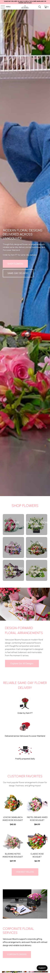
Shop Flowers (15, 263)
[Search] (39, 7)
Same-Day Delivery (18, 273)
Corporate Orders (17, 954)
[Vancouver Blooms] (25, 7)
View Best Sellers (25, 872)
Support (42, 968)
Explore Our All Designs (22, 663)
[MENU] (1, 7)
